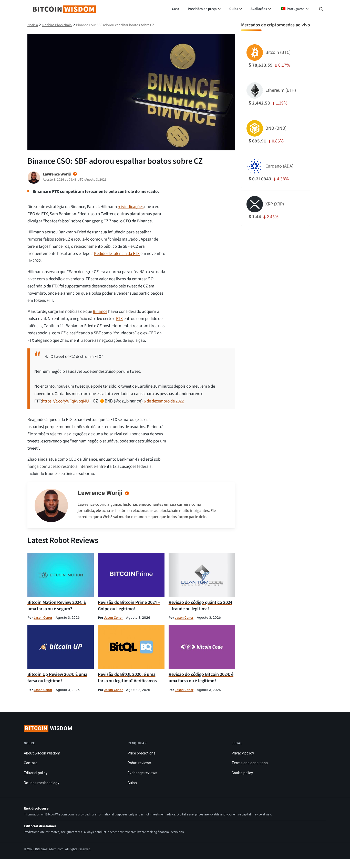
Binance (100, 311)
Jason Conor (43, 617)
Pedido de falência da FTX (117, 254)
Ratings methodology (41, 783)
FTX (119, 319)
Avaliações (259, 9)
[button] (321, 9)
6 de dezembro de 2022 (164, 401)
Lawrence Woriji (100, 492)
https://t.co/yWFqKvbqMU (65, 401)
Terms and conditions (250, 763)
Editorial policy (35, 773)
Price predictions (142, 753)
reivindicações (130, 207)
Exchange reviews (142, 773)
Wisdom (49, 728)
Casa (175, 9)
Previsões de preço (202, 9)
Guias (233, 9)
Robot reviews (139, 763)
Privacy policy (243, 753)
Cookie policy (242, 773)
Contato (30, 763)
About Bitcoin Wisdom (42, 753)
